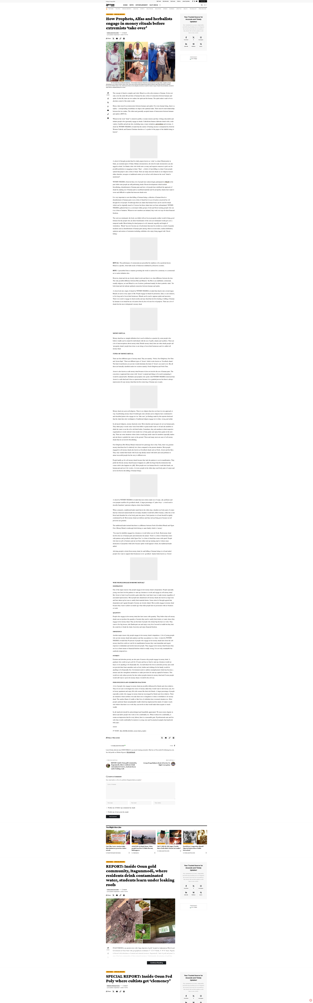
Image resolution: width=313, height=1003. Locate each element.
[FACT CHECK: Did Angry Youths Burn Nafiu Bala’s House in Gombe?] (169, 837)
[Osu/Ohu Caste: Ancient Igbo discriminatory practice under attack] (118, 837)
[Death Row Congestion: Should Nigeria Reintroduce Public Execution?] (195, 837)
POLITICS (118, 8)
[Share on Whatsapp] (108, 106)
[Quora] (200, 45)
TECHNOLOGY (193, 8)
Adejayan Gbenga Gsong (113, 985)
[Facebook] (192, 1)
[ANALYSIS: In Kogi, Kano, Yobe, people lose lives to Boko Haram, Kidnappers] (144, 837)
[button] (160, 5)
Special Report (120, 14)
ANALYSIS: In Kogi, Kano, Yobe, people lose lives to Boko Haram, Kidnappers (142, 848)
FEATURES (110, 8)
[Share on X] (113, 38)
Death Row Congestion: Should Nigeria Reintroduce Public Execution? (193, 848)
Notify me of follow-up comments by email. (121, 808)
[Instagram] (200, 38)
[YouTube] (196, 1)
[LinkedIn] (186, 45)
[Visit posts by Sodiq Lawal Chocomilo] (108, 746)
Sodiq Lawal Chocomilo (113, 32)
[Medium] (193, 45)
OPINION (165, 8)
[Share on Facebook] (108, 99)
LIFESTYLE (178, 8)
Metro (108, 843)
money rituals (137, 731)
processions (159, 124)
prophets (143, 731)
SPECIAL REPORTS (126, 8)
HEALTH (185, 8)
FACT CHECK (161, 843)
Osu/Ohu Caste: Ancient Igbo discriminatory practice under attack (116, 848)
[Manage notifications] (310, 1000)
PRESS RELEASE (202, 8)
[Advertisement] (143, 147)
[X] (194, 1)
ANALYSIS (135, 8)
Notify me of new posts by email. (118, 812)
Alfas (121, 731)
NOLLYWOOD (150, 8)
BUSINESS (171, 8)
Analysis (134, 843)
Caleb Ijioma (136, 852)
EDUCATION (158, 8)
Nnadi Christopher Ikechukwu (114, 852)
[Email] (117, 38)
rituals (167, 182)
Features (110, 14)
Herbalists (130, 731)
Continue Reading (156, 963)
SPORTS (142, 8)
